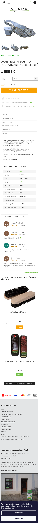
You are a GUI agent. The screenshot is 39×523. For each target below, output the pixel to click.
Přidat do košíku (20, 90)
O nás (2, 409)
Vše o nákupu (5, 419)
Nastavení (19, 513)
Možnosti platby (6, 427)
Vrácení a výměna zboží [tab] (10, 126)
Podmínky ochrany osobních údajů (11, 414)
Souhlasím (19, 519)
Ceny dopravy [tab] (7, 122)
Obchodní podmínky (7, 411)
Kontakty (3, 434)
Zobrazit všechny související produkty (19, 384)
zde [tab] (31, 102)
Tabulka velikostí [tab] (10, 85)
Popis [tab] (5, 115)
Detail (19, 374)
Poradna (3, 431)
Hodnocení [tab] (6, 130)
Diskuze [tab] (5, 133)
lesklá (21, 182)
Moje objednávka (6, 416)
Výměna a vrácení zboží (8, 422)
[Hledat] (3, 2)
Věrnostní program (6, 429)
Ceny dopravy (5, 424)
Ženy (21, 171)
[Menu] (35, 2)
